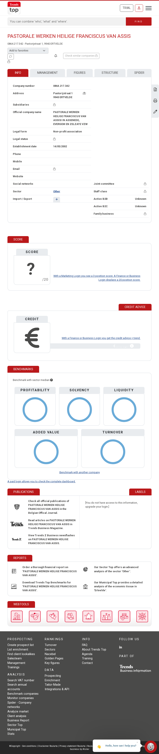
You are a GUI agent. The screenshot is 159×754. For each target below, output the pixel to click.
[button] (56, 199)
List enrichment (17, 649)
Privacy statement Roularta (72, 746)
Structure (110, 73)
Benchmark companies (23, 694)
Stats (10, 734)
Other (56, 191)
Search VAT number (20, 680)
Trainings (13, 667)
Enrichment (52, 680)
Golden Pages (54, 658)
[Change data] (155, 112)
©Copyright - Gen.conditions (22, 746)
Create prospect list (20, 645)
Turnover (51, 645)
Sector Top (15, 725)
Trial (127, 8)
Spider (139, 73)
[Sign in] (139, 8)
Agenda (87, 654)
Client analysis (16, 716)
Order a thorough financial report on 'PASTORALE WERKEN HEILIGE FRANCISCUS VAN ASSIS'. (49, 571)
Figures (80, 73)
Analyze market (18, 711)
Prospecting (53, 676)
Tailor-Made (53, 684)
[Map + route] (84, 93)
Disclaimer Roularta (48, 746)
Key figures (52, 663)
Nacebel (50, 654)
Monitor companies (20, 698)
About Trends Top (94, 649)
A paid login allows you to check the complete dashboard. (41, 481)
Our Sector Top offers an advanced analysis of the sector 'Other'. (116, 569)
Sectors (50, 649)
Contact (87, 663)
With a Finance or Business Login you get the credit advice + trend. (101, 338)
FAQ (84, 645)
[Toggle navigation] (147, 7)
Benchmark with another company (79, 472)
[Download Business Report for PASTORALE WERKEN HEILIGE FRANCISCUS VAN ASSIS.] (155, 90)
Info (18, 73)
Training (87, 658)
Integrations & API (57, 689)
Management (47, 73)
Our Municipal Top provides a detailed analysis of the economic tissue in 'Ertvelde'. (118, 586)
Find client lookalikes (21, 654)
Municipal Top (16, 729)
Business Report (18, 720)
